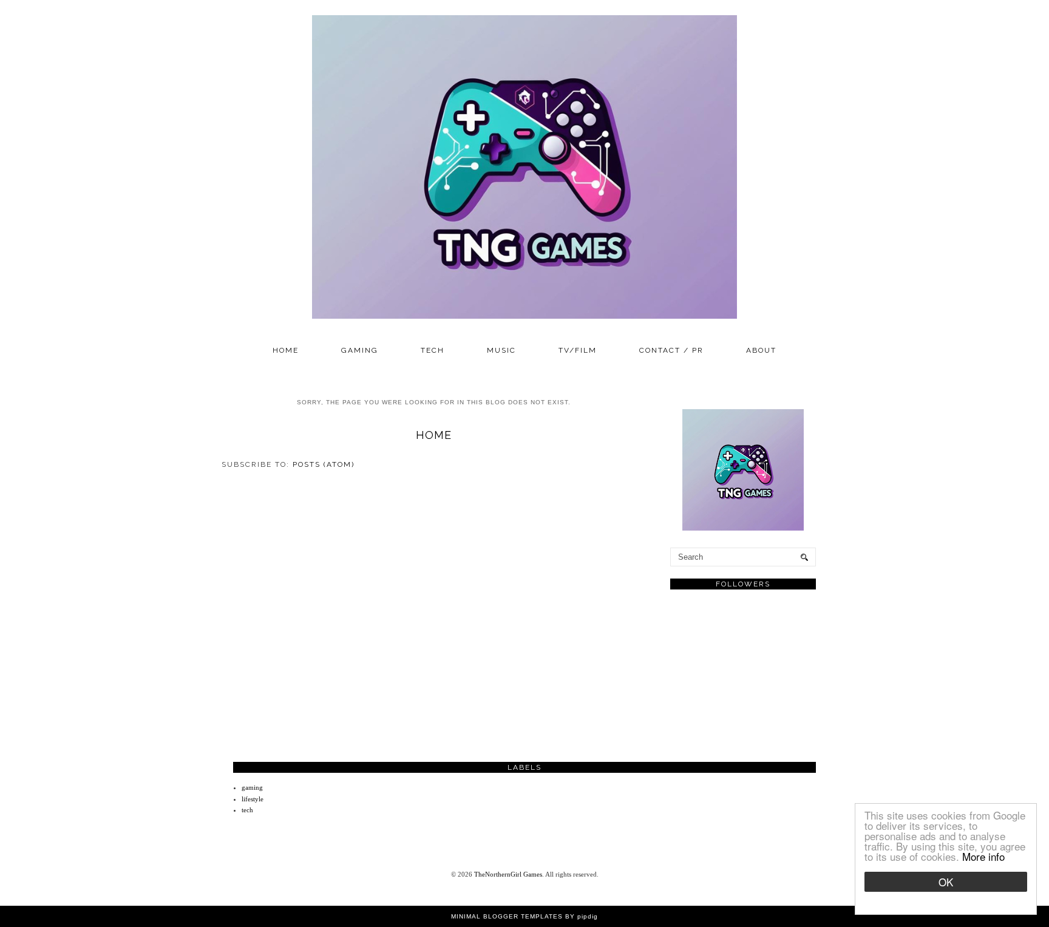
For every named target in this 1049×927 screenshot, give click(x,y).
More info (983, 856)
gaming (252, 787)
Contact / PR (671, 350)
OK (946, 881)
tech (247, 809)
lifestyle (252, 799)
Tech (432, 350)
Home (286, 350)
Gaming (359, 350)
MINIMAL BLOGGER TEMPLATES (507, 916)
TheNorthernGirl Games (508, 874)
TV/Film (577, 350)
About (761, 350)
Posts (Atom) (324, 464)
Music (501, 350)
